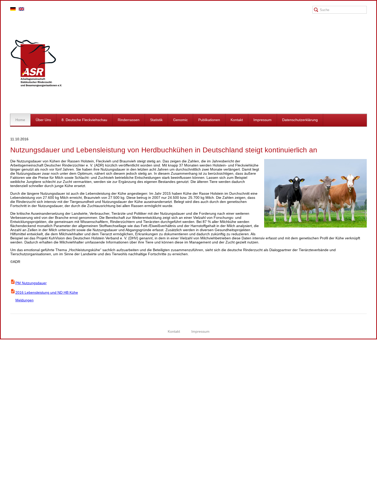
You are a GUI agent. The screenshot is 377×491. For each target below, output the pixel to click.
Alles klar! (4, 479)
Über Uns (43, 120)
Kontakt (237, 120)
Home (20, 120)
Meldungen (22, 300)
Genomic (180, 120)
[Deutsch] (13, 9)
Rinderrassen (129, 120)
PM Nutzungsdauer (31, 283)
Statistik (156, 120)
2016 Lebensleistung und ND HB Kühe (46, 292)
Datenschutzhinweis (16, 489)
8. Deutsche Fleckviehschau (84, 120)
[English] (21, 9)
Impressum (262, 120)
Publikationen (209, 120)
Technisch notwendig (8, 425)
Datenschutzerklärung (300, 120)
